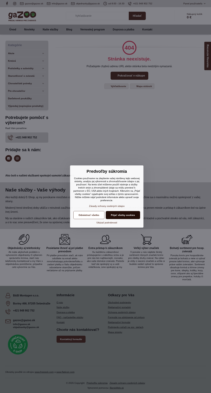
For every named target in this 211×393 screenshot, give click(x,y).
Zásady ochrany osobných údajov (107, 206)
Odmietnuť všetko (89, 215)
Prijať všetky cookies (123, 215)
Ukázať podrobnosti (106, 222)
